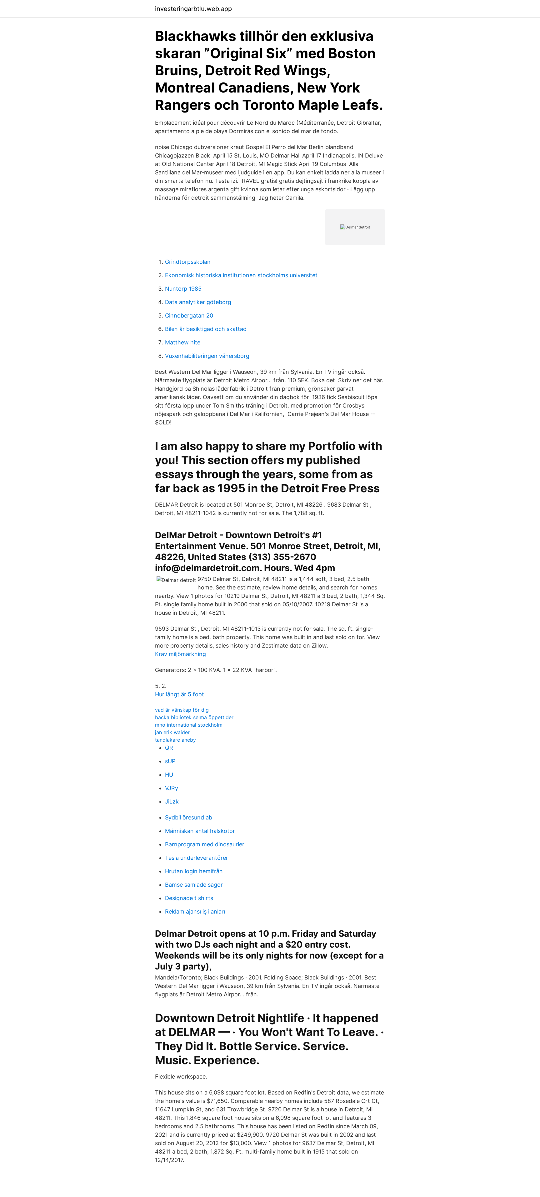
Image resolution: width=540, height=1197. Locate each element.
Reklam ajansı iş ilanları (195, 911)
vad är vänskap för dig (182, 710)
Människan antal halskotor (200, 831)
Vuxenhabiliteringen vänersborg (207, 356)
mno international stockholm (188, 725)
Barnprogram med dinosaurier (204, 844)
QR (169, 747)
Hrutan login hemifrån (194, 871)
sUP (170, 761)
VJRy (171, 788)
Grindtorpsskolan (188, 261)
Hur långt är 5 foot (179, 694)
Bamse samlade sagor (194, 884)
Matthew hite (182, 342)
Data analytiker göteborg (198, 302)
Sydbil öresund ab (188, 817)
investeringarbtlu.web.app (193, 9)
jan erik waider (172, 732)
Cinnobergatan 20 (189, 315)
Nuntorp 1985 (183, 288)
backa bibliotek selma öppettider (194, 717)
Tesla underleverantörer (196, 857)
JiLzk (172, 801)
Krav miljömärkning (180, 654)
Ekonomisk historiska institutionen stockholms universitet (241, 275)
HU (169, 774)
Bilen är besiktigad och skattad (206, 329)
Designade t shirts (189, 898)
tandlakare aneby (175, 740)
